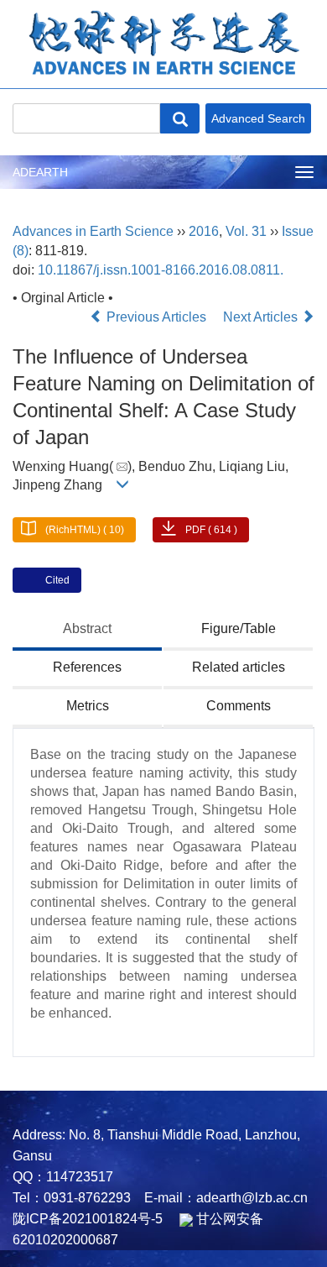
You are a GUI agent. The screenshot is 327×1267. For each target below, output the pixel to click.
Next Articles (262, 317)
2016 (204, 231)
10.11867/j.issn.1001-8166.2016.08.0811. (160, 270)
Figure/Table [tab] (238, 628)
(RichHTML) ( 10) (84, 530)
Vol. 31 (246, 231)
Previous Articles (156, 317)
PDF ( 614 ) (211, 530)
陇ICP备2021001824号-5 (88, 1219)
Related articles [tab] (238, 667)
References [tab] (87, 667)
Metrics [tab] (87, 706)
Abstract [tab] (87, 628)
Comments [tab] (238, 706)
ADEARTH (40, 172)
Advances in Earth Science (93, 231)
